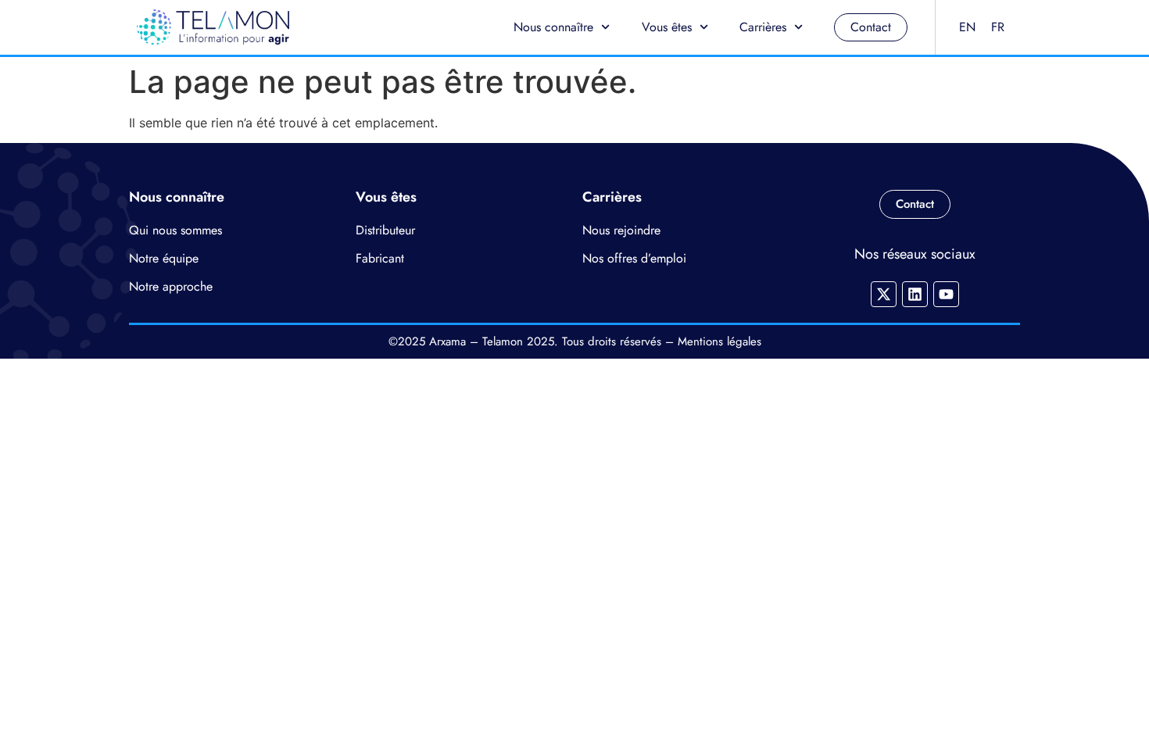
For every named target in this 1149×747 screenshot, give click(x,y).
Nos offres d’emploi (634, 258)
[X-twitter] (884, 294)
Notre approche (171, 286)
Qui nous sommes (175, 230)
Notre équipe (164, 258)
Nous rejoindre (621, 230)
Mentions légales (719, 341)
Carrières (762, 27)
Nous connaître (553, 27)
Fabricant (380, 258)
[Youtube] (946, 294)
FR (997, 27)
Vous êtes (667, 27)
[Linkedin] (915, 294)
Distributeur (385, 230)
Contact (870, 27)
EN (967, 27)
